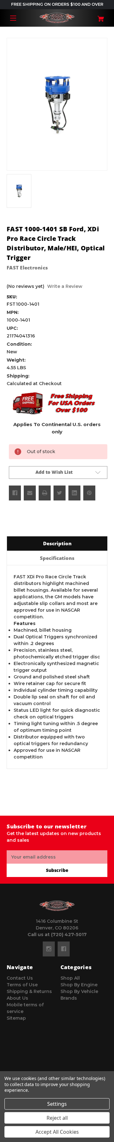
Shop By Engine (79, 985)
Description (57, 543)
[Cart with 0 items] (99, 16)
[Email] (29, 492)
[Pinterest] (89, 492)
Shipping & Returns (29, 991)
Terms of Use (22, 985)
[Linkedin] (74, 492)
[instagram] (48, 948)
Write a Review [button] (64, 286)
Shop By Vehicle (79, 991)
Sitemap (16, 1018)
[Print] (44, 492)
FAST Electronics (27, 267)
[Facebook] (14, 492)
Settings (57, 1103)
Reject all (57, 1117)
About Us (17, 998)
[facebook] (63, 948)
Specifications (57, 558)
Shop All (70, 978)
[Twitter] (59, 492)
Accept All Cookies (57, 1131)
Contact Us (20, 978)
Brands (68, 998)
